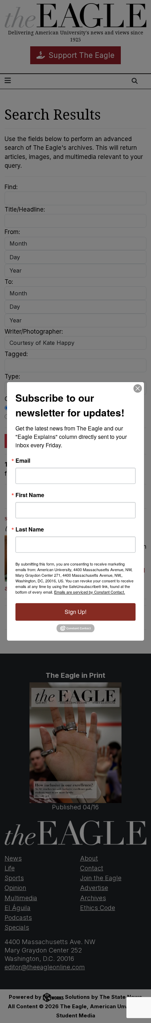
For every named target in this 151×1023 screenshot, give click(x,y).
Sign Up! (75, 612)
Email (22, 460)
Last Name (29, 529)
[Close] (137, 388)
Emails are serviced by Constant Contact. (89, 592)
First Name (29, 495)
